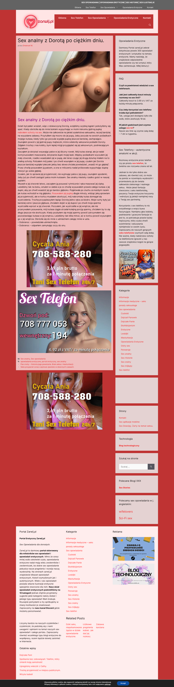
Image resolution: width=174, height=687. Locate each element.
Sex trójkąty (126, 366)
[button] (149, 25)
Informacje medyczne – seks (132, 301)
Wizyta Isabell (26, 674)
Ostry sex (125, 346)
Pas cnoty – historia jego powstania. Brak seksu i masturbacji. (47, 364)
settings (108, 684)
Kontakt (150, 7)
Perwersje (125, 350)
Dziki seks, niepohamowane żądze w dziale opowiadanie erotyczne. (74, 630)
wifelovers (126, 511)
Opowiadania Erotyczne (132, 7)
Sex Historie (126, 358)
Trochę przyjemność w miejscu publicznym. (40, 670)
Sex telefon (124, 370)
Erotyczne (125, 329)
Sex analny (25, 359)
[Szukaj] (151, 467)
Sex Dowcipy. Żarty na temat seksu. (136, 426)
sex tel (129, 128)
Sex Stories (124, 487)
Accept (123, 683)
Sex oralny (126, 362)
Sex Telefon (91, 7)
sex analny (61, 361)
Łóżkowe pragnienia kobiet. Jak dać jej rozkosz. (88, 630)
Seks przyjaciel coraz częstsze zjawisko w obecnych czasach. (47, 367)
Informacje (124, 297)
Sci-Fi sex (125, 518)
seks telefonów (126, 233)
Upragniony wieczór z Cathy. (33, 666)
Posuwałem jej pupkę (62, 193)
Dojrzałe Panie (128, 321)
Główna (78, 7)
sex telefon (137, 163)
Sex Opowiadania (107, 7)
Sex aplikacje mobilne (129, 422)
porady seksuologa (128, 305)
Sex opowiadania (38, 359)
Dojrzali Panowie (129, 317)
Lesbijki (124, 333)
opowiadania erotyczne (31, 361)
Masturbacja (127, 337)
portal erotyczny (49, 361)
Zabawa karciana (100, 626)
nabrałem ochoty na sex (30, 132)
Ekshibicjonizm (128, 325)
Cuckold (125, 313)
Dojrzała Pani (26, 655)
